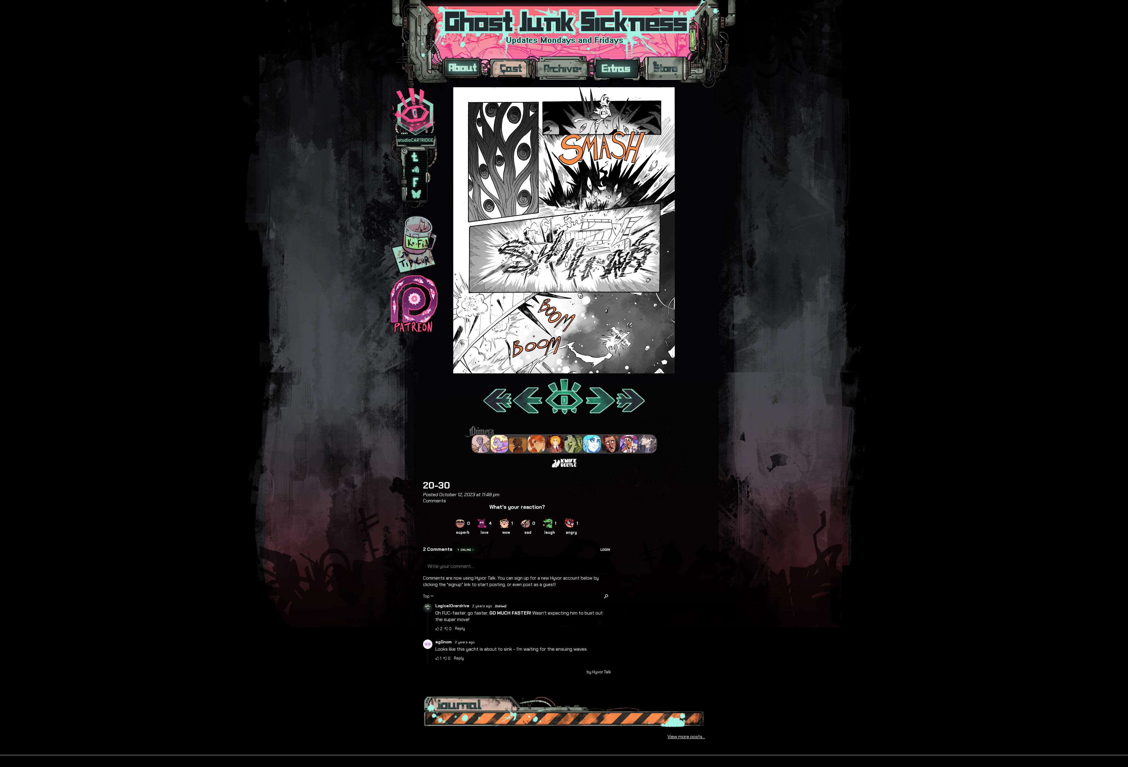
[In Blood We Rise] (555, 444)
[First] (497, 397)
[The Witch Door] (647, 444)
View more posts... (686, 737)
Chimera (561, 431)
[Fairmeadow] (481, 444)
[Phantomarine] (592, 444)
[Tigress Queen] (536, 444)
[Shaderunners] (573, 444)
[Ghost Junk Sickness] (629, 444)
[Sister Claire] (499, 444)
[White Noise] (518, 444)
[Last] (630, 397)
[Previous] (528, 397)
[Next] (599, 397)
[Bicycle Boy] (610, 444)
